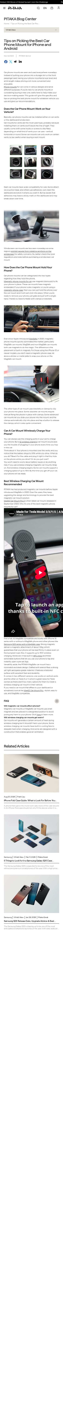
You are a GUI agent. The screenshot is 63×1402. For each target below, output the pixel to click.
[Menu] (4, 8)
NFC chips (37, 656)
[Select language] (45, 8)
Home (6, 23)
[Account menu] (58, 7)
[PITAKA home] (15, 8)
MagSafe (33, 339)
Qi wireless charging (28, 442)
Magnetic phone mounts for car (18, 281)
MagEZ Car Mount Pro (34, 690)
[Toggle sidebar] (57, 701)
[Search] (38, 8)
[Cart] (51, 8)
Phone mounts (10, 87)
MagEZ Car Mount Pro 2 (14, 501)
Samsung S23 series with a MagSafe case (22, 644)
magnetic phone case (13, 290)
